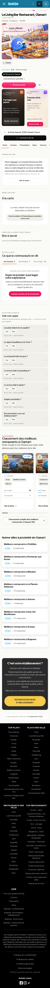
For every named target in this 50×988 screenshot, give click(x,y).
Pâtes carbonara (14, 759)
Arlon (36, 743)
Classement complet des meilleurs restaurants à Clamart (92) (23, 520)
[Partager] (39, 85)
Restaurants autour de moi (36, 873)
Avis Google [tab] (40, 262)
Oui (7, 331)
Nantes (36, 770)
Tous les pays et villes (36, 793)
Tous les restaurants (17, 10)
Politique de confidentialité (25, 955)
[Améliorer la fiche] (45, 85)
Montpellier (36, 789)
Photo (5, 145)
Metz (36, 747)
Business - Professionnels (14, 909)
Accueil (4, 10)
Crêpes (14, 755)
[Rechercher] (33, 4)
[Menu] (4, 4)
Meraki (6, 467)
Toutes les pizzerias (36, 866)
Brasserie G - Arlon (36, 832)
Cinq (39, 467)
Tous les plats (14, 785)
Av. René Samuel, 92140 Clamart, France (24, 132)
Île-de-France (42, 10)
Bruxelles (36, 740)
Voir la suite (24, 180)
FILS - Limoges (36, 824)
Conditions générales (25, 964)
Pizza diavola (13, 732)
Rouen (36, 778)
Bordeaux (36, 785)
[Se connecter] (46, 4)
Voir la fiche (9, 506)
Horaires (13, 145)
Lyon (36, 759)
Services (43, 145)
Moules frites (14, 778)
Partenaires (13, 901)
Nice (14, 873)
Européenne (13, 21)
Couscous (14, 736)
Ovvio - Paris (36, 828)
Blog (14, 905)
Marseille (36, 762)
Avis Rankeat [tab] (9, 262)
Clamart (14, 162)
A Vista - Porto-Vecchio (36, 820)
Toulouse (36, 766)
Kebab (14, 740)
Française (5, 21)
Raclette (13, 766)
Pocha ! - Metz (36, 810)
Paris (36, 732)
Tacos (13, 743)
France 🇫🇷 (31, 10)
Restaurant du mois (36, 883)
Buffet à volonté (13, 770)
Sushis (13, 751)
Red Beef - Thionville (36, 842)
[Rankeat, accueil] (18, 3)
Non (13, 331)
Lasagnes (14, 774)
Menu (35, 145)
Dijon (36, 781)
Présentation (24, 145)
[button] (13, 107)
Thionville (36, 751)
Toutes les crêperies (36, 869)
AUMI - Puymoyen (36, 852)
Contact (13, 897)
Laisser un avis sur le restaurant (25, 294)
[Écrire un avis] (39, 4)
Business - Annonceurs (14, 919)
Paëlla (13, 747)
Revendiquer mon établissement (25, 701)
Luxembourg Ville (36, 736)
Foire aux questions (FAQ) (13, 893)
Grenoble (36, 774)
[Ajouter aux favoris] (6, 27)
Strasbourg (36, 755)
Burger (14, 762)
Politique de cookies (25, 959)
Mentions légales (25, 968)
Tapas (13, 781)
